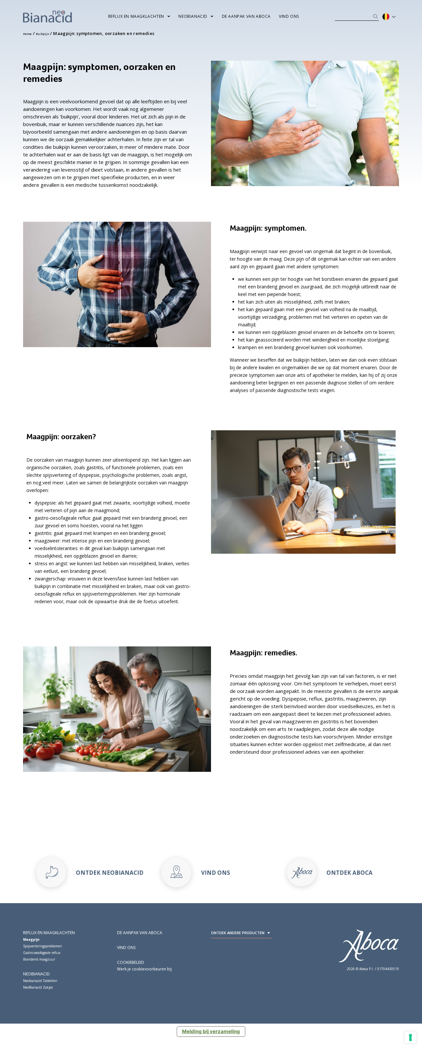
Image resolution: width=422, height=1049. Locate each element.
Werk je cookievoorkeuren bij (144, 969)
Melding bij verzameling (211, 1031)
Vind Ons (289, 16)
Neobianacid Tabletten (40, 980)
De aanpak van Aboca (246, 16)
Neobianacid (192, 16)
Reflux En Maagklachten (136, 16)
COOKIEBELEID (130, 962)
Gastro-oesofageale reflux (41, 952)
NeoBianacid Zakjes (38, 987)
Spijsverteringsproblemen (42, 946)
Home (27, 34)
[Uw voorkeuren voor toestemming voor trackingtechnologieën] (410, 1037)
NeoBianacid (36, 974)
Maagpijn (31, 939)
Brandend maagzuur (39, 959)
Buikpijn (42, 34)
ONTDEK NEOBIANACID (109, 872)
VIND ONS (215, 872)
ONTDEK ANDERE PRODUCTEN (237, 932)
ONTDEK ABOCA (349, 872)
